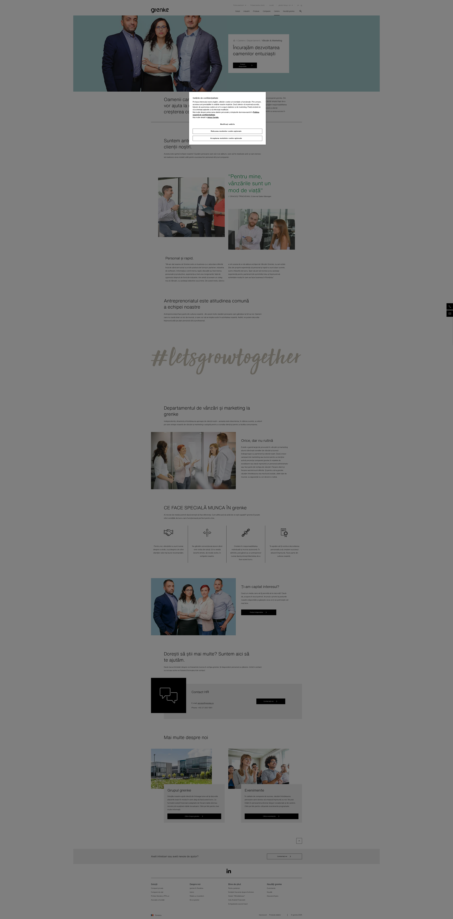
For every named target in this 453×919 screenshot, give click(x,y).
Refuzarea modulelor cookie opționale (226, 131)
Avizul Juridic (213, 117)
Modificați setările (227, 124)
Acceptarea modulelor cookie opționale (226, 138)
